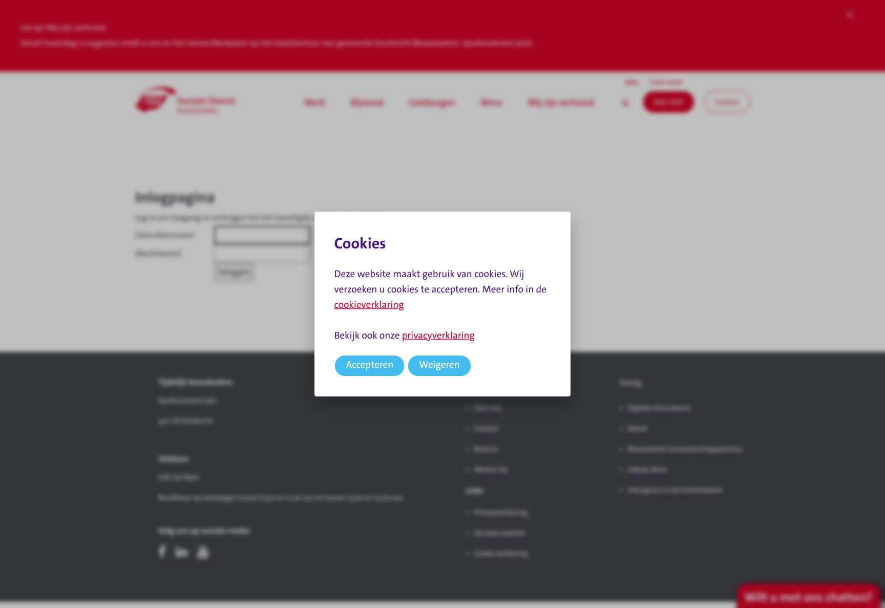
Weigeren (439, 365)
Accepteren (369, 365)
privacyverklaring (438, 335)
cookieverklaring (369, 305)
